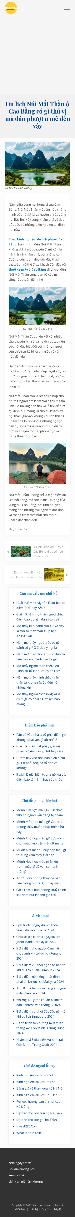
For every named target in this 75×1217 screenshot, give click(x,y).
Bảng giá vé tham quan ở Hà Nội (39, 1088)
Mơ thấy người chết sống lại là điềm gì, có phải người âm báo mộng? (38, 699)
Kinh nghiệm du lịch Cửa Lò (36, 1075)
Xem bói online (41, 1205)
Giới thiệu (20, 1209)
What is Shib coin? (29, 1133)
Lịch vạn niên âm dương (25, 1181)
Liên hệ (34, 1209)
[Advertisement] (37, 54)
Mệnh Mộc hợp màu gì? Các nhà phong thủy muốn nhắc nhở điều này (40, 827)
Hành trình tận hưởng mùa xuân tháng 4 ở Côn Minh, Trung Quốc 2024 (40, 1028)
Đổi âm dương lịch (21, 1169)
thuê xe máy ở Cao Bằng (27, 269)
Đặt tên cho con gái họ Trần (36, 1120)
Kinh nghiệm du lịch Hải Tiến (37, 1095)
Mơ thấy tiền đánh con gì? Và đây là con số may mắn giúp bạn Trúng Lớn (40, 631)
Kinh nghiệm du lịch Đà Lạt (35, 1082)
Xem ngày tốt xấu (20, 1163)
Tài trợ (27, 529)
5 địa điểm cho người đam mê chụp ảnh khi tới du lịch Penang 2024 (39, 953)
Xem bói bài (16, 1175)
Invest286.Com (27, 1126)
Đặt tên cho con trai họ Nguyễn (39, 1113)
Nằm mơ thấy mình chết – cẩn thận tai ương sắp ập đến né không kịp (37, 682)
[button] (67, 8)
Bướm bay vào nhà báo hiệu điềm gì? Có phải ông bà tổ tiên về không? (40, 763)
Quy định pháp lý (51, 1209)
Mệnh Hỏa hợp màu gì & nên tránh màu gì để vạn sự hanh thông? (37, 866)
